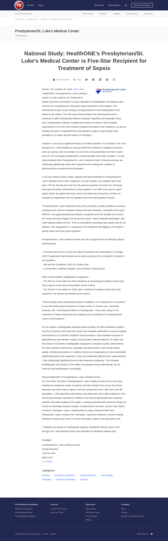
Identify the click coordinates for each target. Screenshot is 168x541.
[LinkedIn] (100, 79)
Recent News (91, 509)
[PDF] (107, 79)
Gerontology (43, 19)
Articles (89, 520)
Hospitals (46, 479)
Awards (45, 475)
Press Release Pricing (23, 512)
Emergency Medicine (64, 475)
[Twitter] (86, 79)
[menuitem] (126, 5)
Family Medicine (88, 475)
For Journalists (91, 516)
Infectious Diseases (65, 479)
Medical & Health (32, 19)
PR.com (79, 89)
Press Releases (20, 19)
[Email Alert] (54, 79)
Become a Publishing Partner (132, 516)
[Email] (114, 79)
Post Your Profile (57, 512)
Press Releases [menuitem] (114, 5)
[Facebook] (93, 79)
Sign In (41, 5)
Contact (48, 461)
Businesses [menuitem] (99, 5)
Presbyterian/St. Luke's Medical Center (61, 19)
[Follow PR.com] (150, 534)
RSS (79, 80)
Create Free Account (59, 509)
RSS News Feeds (92, 512)
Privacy (53, 534)
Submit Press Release (142, 5)
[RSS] (75, 79)
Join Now (30, 5)
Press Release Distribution (25, 516)
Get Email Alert (62, 80)
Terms (45, 534)
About (123, 509)
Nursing (84, 479)
